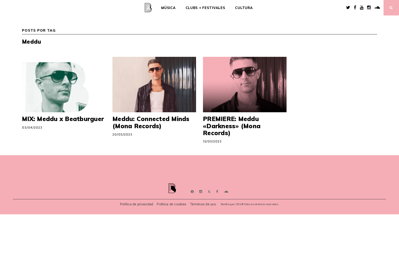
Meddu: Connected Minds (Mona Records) (151, 122)
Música (168, 8)
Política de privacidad (136, 204)
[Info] (192, 191)
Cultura (244, 8)
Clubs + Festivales (205, 8)
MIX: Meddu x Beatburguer (63, 119)
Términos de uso (203, 204)
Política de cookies (171, 204)
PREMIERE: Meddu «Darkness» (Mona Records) (231, 126)
